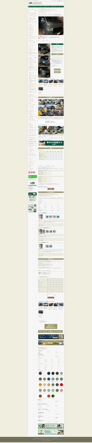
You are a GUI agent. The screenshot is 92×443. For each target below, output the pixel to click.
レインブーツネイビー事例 (43, 12)
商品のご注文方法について (31, 40)
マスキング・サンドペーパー (48, 405)
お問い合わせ (57, 6)
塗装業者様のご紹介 (57, 418)
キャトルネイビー (48, 376)
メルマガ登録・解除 (31, 168)
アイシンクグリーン (57, 393)
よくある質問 (30, 74)
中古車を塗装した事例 (31, 114)
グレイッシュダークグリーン (57, 376)
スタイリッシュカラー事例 (31, 104)
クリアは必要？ (30, 82)
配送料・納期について (31, 165)
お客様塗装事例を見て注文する (32, 18)
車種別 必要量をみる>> (40, 150)
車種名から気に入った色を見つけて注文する (45, 9)
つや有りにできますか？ (31, 32)
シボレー (46, 362)
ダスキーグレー (40, 375)
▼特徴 (39, 234)
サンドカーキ (44, 381)
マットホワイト (44, 398)
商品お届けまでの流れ (31, 162)
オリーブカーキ (40, 392)
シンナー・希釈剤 (57, 405)
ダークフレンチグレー (53, 376)
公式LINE (56, 421)
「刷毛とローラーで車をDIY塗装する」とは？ (43, 349)
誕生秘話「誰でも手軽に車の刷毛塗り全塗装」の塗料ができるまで (32, 141)
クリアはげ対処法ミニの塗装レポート (32, 128)
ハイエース (54, 9)
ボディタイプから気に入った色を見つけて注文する (45, 10)
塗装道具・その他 (42, 6)
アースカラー (40, 398)
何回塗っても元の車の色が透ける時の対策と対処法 (32, 78)
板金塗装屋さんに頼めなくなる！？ (32, 85)
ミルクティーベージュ (44, 387)
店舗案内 (54, 438)
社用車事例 (30, 113)
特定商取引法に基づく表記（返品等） (43, 321)
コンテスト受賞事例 (39, 356)
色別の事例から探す (42, 11)
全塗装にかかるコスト (31, 26)
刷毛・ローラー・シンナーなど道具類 (32, 21)
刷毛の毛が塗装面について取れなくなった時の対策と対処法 (32, 80)
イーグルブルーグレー (53, 387)
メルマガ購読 (48, 421)
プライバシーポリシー (48, 438)
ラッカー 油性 (59, 198)
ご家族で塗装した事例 (31, 118)
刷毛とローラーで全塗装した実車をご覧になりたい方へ (32, 145)
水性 (45, 198)
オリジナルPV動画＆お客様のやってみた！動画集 (32, 139)
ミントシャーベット (48, 393)
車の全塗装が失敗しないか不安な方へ (32, 38)
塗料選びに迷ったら (31, 35)
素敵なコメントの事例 (57, 356)
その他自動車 (45, 369)
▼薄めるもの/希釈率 (41, 225)
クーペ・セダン (59, 364)
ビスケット (44, 392)
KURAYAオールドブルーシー (53, 381)
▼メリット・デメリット (41, 238)
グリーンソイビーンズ (53, 393)
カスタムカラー (53, 398)
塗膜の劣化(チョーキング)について (32, 49)
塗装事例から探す (37, 6)
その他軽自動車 (39, 369)
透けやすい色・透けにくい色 (57, 401)
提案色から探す (31, 6)
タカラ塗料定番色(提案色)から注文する (32, 15)
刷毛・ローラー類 (39, 405)
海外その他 (59, 362)
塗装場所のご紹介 (39, 418)
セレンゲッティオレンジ (40, 387)
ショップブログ (40, 421)
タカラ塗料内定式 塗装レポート (32, 150)
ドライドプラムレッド (61, 387)
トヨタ (51, 9)
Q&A (53, 6)
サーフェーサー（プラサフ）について (32, 55)
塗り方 (29, 46)
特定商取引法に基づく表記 (43, 438)
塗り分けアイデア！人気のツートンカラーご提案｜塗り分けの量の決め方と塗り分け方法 (32, 53)
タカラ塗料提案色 (39, 352)
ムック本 (56, 410)
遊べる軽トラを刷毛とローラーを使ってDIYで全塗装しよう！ (32, 143)
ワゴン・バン (52, 364)
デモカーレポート (30, 147)
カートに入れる (51, 297)
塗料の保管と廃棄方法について (32, 137)
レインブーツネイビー (47, 11)
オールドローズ (61, 392)
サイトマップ (51, 438)
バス (58, 367)
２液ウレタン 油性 (53, 198)
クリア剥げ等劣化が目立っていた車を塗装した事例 (32, 116)
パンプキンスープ (48, 387)
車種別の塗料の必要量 (31, 29)
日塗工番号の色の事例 (31, 100)
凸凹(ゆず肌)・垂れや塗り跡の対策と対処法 (32, 76)
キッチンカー (52, 367)
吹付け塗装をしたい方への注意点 (32, 62)
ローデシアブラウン (57, 381)
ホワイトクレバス (44, 376)
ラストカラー (48, 398)
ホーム (39, 9)
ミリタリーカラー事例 (31, 107)
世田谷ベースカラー (61, 376)
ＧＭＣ (52, 362)
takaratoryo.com (30, 190)
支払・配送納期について (48, 6)
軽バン (39, 364)
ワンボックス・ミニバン (54, 10)
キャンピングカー (46, 367)
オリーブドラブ (40, 381)
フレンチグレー (61, 381)
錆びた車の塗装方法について (32, 59)
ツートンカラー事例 (31, 101)
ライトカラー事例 (30, 110)
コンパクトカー (39, 367)
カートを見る (61, 6)
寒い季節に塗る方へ (31, 65)
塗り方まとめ (39, 410)
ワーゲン (39, 362)
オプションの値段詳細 (41, 320)
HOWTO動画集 (48, 410)
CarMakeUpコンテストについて (32, 153)
